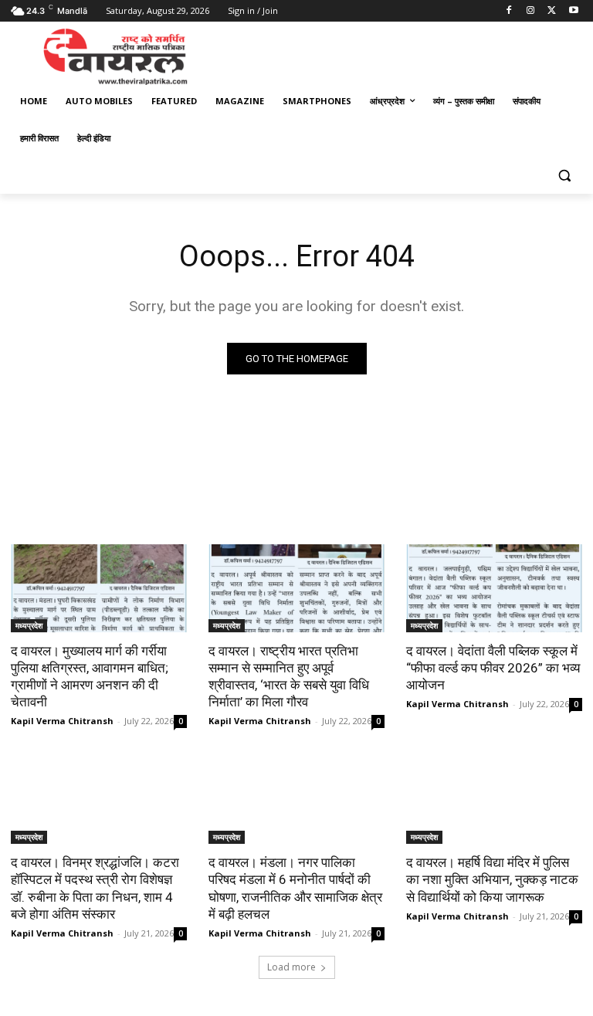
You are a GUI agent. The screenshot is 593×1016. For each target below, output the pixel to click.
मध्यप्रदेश (28, 625)
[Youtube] (573, 11)
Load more (291, 967)
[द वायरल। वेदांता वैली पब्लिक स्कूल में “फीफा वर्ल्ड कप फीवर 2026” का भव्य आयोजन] (494, 588)
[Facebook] (509, 11)
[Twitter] (552, 11)
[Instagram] (531, 11)
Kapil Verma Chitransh (62, 720)
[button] (564, 175)
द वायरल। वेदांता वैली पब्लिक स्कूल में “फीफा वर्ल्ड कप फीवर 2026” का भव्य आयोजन (493, 668)
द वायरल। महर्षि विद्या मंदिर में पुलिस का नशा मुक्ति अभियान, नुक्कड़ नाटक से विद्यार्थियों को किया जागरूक (492, 879)
